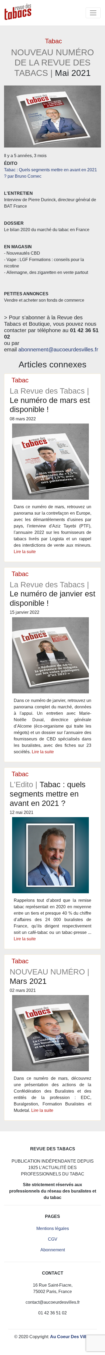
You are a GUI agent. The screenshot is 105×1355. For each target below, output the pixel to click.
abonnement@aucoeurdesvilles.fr (58, 349)
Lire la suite (25, 551)
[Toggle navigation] (93, 12)
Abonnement (52, 1250)
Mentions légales (52, 1228)
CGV (52, 1239)
